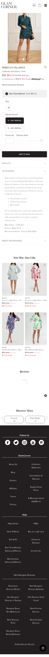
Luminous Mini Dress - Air (12, 300)
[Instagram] (24, 442)
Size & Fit (6, 163)
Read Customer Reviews (13, 85)
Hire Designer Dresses (24, 575)
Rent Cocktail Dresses (36, 621)
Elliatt (4, 347)
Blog (13, 472)
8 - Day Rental (15, 128)
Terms (13, 496)
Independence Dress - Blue (12, 350)
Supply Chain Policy (36, 488)
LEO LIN (4, 298)
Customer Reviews (36, 541)
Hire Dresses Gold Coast (36, 599)
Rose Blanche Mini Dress (34, 350)
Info (42, 79)
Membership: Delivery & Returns (13, 560)
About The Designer (12, 241)
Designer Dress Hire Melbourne (13, 610)
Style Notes (8, 171)
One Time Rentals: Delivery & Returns (13, 549)
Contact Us (36, 551)
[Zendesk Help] (42, 648)
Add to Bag (24, 154)
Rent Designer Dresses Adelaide (36, 587)
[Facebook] (7, 442)
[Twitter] (16, 442)
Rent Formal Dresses (36, 610)
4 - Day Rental (15, 120)
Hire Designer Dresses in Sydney (13, 599)
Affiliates (13, 488)
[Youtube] (33, 442)
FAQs (36, 523)
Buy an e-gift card (36, 531)
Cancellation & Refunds (36, 477)
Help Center (13, 523)
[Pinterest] (41, 442)
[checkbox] (6, 93)
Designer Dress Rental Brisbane (13, 632)
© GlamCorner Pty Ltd (24, 644)
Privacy (13, 504)
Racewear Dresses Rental (13, 587)
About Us (13, 464)
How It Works (13, 531)
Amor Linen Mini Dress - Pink (36, 300)
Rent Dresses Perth (13, 621)
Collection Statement (36, 466)
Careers (13, 480)
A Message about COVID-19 (36, 500)
